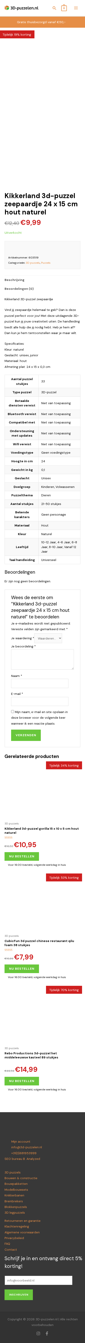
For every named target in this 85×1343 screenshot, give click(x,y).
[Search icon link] (55, 9)
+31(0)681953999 (23, 1153)
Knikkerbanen (14, 1195)
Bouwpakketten (16, 1184)
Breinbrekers (14, 1201)
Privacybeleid (14, 1238)
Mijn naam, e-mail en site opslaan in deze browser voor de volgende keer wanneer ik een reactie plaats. (39, 718)
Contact (11, 1249)
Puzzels (46, 263)
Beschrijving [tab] (14, 280)
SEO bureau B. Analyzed (22, 1159)
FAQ (7, 1244)
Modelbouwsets (16, 1190)
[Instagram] (38, 1333)
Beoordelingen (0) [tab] (19, 289)
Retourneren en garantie (23, 1221)
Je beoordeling (23, 646)
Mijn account (20, 1141)
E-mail (17, 694)
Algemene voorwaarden (22, 1232)
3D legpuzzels (15, 1212)
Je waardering (22, 638)
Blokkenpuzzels (16, 1207)
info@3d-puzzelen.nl (26, 1147)
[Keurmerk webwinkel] (71, 248)
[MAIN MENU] (76, 8)
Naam (16, 676)
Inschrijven (18, 1294)
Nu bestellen (21, 856)
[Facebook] (47, 1333)
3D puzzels (33, 263)
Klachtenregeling (17, 1226)
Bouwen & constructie (21, 1178)
